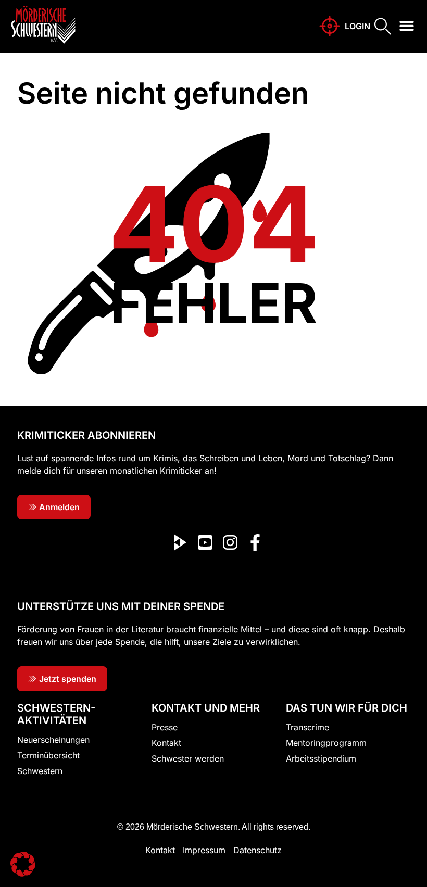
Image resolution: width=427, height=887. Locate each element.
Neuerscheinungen (53, 739)
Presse (165, 727)
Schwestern (39, 771)
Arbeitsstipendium (321, 758)
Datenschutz (257, 850)
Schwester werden (188, 758)
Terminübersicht (48, 755)
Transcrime (307, 727)
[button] (407, 25)
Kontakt (166, 743)
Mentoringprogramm (326, 743)
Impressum (204, 850)
